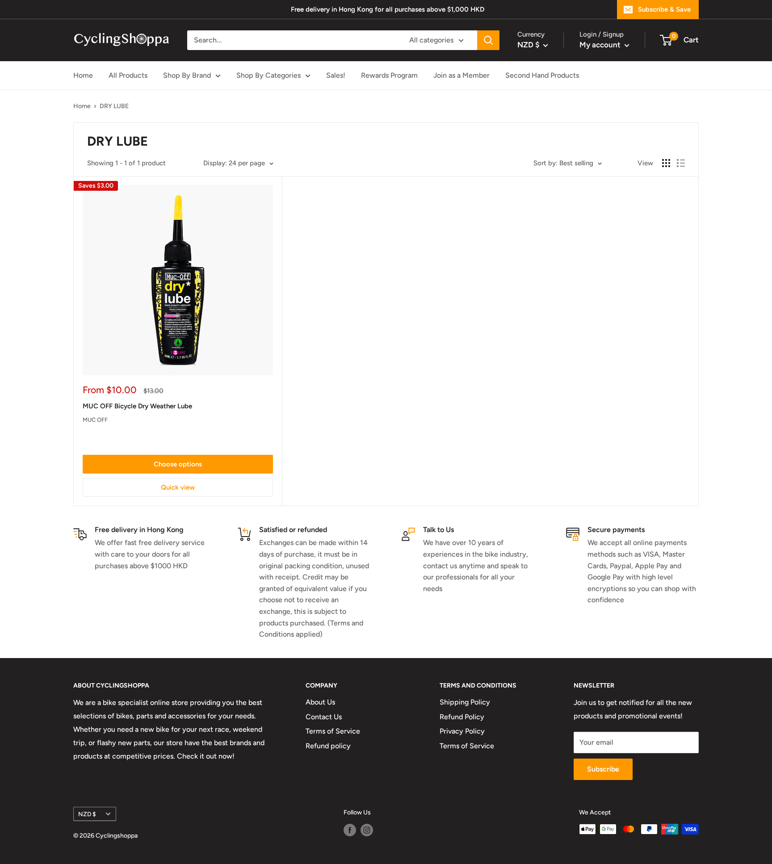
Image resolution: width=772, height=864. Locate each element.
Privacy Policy (462, 731)
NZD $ (87, 814)
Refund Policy (462, 717)
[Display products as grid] (666, 163)
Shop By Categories (268, 75)
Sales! (335, 75)
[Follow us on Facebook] (350, 830)
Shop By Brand (187, 75)
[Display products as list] (681, 163)
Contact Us (324, 717)
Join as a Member (461, 75)
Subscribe (603, 769)
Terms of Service (333, 731)
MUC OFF (95, 419)
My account (600, 44)
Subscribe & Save (664, 9)
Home (83, 75)
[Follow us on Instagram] (367, 830)
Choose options (178, 464)
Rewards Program (389, 75)
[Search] (488, 40)
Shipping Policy (465, 702)
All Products (128, 75)
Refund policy (328, 746)
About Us (320, 702)
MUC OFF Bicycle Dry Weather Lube (137, 406)
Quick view (178, 487)
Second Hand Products (542, 75)
